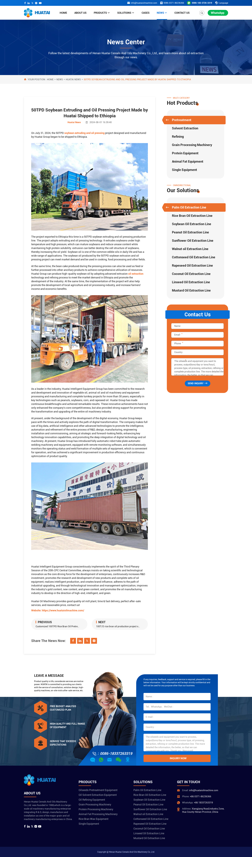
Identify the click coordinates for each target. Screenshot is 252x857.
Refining (178, 136)
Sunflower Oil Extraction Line (192, 240)
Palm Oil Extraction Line (189, 207)
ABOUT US (80, 12)
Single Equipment (184, 170)
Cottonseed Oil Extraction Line (193, 257)
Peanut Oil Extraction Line (190, 232)
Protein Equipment (185, 153)
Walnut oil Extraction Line (190, 249)
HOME (63, 12)
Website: (57, 610)
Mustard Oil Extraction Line (191, 290)
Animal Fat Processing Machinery (98, 814)
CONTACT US (182, 12)
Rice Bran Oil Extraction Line (192, 216)
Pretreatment (181, 120)
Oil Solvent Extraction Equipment (98, 794)
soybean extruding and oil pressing (84, 132)
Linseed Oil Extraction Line (191, 282)
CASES (145, 12)
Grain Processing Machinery (192, 145)
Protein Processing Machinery (96, 809)
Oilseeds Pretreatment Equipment (98, 790)
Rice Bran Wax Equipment (93, 818)
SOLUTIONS (124, 12)
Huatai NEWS (73, 79)
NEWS (160, 12)
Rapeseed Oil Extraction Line (192, 265)
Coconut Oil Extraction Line (191, 274)
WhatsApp (217, 13)
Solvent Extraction (185, 128)
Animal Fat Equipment (187, 161)
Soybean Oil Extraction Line (191, 224)
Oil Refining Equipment (92, 799)
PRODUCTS (100, 12)
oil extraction (135, 273)
